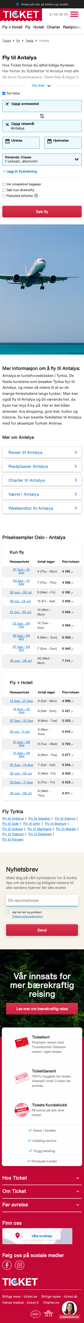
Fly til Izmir (31, 823)
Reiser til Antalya (25, 452)
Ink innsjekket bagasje (24, 184)
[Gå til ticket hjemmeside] (21, 14)
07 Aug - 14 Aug (21, 764)
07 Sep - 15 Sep (21, 720)
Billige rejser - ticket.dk (59, 1296)
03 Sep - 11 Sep (21, 782)
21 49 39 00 (59, 14)
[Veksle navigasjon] (74, 14)
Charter (53, 27)
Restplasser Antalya (28, 466)
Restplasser (73, 27)
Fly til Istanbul (39, 818)
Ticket (6, 40)
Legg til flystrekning (19, 171)
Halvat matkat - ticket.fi (20, 1302)
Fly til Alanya (65, 818)
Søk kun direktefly (21, 190)
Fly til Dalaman (40, 834)
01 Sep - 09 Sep (21, 744)
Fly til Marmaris (39, 829)
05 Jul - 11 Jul (20, 731)
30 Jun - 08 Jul (21, 793)
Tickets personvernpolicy (27, 916)
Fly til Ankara (12, 829)
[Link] (8, 1264)
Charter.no (51, 1302)
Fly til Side (10, 823)
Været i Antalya (23, 494)
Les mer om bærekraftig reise (42, 1009)
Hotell (38, 27)
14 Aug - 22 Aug (21, 711)
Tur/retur (13, 93)
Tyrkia (29, 40)
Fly (28, 27)
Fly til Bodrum (55, 823)
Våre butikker (42, 1236)
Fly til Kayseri (13, 839)
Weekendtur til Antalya (30, 508)
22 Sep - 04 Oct (21, 625)
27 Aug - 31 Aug (21, 571)
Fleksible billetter (20, 195)
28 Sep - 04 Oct (21, 637)
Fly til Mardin (66, 829)
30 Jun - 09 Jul (21, 592)
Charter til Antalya (26, 480)
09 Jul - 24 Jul (20, 601)
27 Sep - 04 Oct (21, 648)
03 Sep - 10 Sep (21, 582)
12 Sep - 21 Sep (21, 700)
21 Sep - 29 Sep (21, 754)
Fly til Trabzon (13, 834)
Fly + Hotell (12, 27)
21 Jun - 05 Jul (20, 612)
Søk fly (42, 211)
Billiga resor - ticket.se (19, 1296)
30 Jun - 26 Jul (21, 660)
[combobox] (45, 108)
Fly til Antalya (13, 818)
